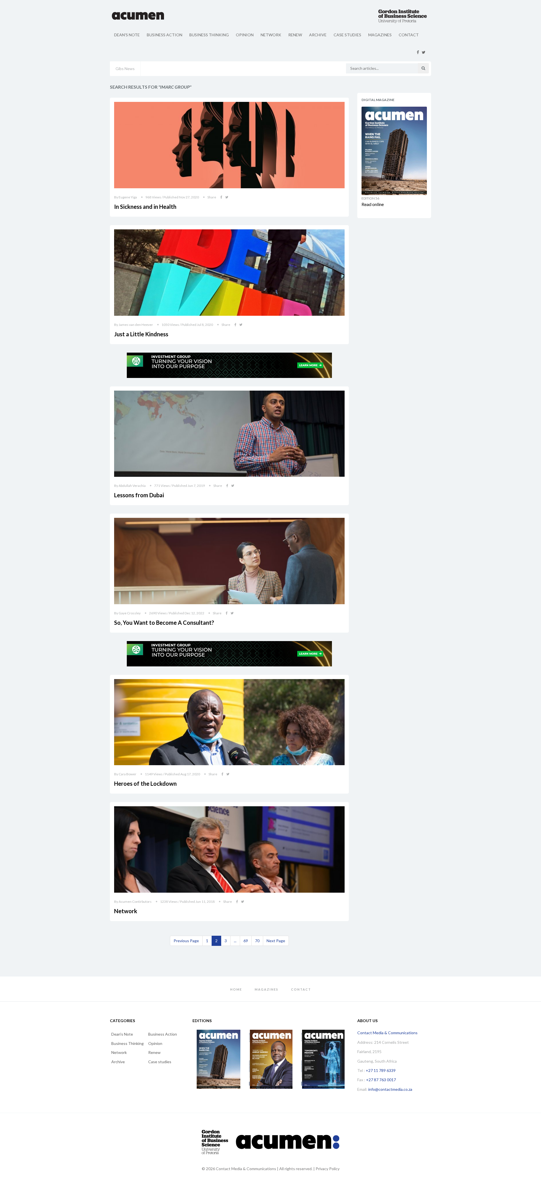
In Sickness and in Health (145, 206)
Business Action (164, 34)
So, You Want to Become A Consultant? (164, 622)
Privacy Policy (328, 1168)
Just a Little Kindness (141, 334)
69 (245, 940)
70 (257, 940)
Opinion (245, 34)
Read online (373, 204)
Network (271, 34)
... (235, 940)
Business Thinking (209, 34)
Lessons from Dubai (139, 495)
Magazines (380, 34)
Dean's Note (127, 34)
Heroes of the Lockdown (145, 783)
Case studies (347, 34)
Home (236, 989)
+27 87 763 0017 (381, 1079)
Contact (409, 34)
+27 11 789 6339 (381, 1070)
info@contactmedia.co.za (390, 1089)
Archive (318, 34)
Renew (295, 34)
